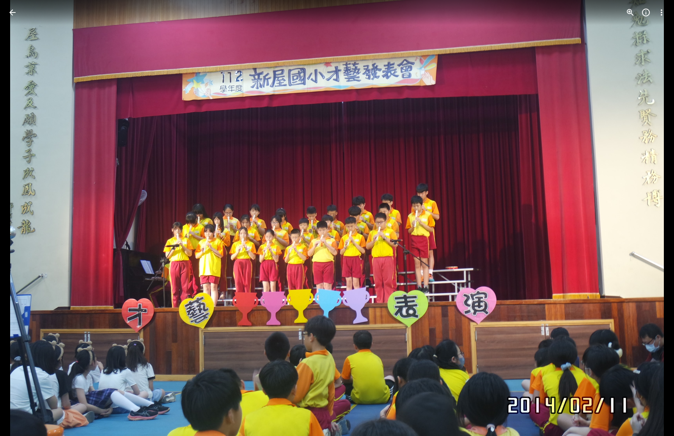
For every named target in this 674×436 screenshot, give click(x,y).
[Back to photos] (12, 12)
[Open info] (646, 12)
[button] (22, 218)
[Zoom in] (630, 12)
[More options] (661, 12)
